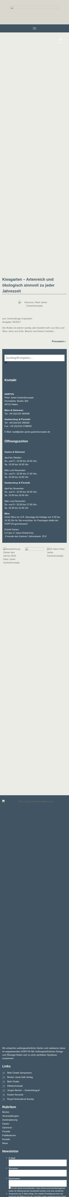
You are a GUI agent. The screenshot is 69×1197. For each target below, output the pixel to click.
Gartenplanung (9, 1119)
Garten (5, 1123)
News (5, 1143)
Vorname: (13, 1168)
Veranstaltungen (10, 1116)
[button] (34, 28)
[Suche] (5, 368)
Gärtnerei (7, 1127)
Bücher (5, 1112)
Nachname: (14, 1178)
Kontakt (6, 1139)
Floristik (6, 1131)
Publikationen (9, 1135)
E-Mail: (12, 1158)
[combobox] (34, 358)
